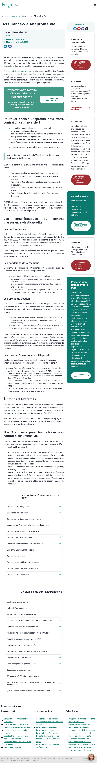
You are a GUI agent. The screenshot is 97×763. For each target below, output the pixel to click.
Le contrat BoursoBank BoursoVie (21, 550)
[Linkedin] (75, 28)
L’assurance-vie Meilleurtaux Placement (23, 562)
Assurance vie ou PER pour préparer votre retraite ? (28, 633)
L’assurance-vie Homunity (17, 513)
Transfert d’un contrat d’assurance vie (22, 627)
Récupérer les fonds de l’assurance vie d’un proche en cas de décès (31, 683)
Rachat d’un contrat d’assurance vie (21, 614)
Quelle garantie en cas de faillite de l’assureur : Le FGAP (30, 691)
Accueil (5, 16)
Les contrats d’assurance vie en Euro (22, 645)
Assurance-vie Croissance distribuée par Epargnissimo (29, 525)
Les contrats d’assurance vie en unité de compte (27, 651)
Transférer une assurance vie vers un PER (24, 639)
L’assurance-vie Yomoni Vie (18, 574)
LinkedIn (7, 35)
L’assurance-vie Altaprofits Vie (19, 537)
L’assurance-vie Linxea (16, 556)
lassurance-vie (22, 71)
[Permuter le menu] (94, 5)
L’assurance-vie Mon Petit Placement (22, 568)
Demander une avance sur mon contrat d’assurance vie (29, 620)
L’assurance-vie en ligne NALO (19, 506)
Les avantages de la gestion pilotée (21, 664)
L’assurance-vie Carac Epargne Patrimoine (24, 519)
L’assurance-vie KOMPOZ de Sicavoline (23, 531)
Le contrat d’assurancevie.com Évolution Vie (25, 544)
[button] (5, 46)
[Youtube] (79, 28)
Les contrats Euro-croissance (19, 657)
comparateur (15, 16)
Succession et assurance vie (18, 670)
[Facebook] (82, 28)
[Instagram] (86, 28)
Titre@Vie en (16, 410)
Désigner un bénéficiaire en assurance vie (24, 676)
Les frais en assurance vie (17, 602)
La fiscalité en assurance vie (18, 608)
